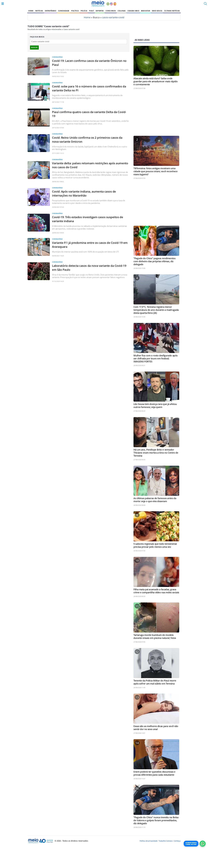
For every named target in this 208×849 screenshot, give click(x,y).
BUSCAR (34, 47)
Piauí (91, 11)
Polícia (84, 11)
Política (75, 11)
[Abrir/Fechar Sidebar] (2, 3)
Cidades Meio (133, 11)
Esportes (100, 11)
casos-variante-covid (113, 17)
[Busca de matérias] (205, 4)
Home (30, 11)
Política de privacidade (148, 841)
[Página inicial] (97, 4)
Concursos (111, 11)
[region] (156, 113)
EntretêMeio (50, 11)
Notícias (39, 11)
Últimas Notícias (172, 11)
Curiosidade (63, 11)
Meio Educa (157, 11)
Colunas (122, 11)
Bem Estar (145, 11)
